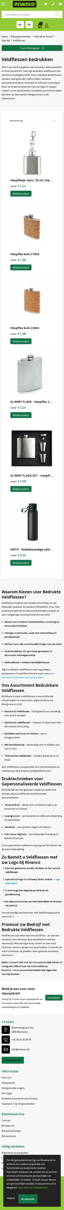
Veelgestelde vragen (13, 1088)
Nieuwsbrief (8, 1082)
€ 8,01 (18, 555)
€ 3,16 (18, 407)
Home (5, 36)
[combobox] (32, 14)
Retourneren (9, 1136)
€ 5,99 (18, 481)
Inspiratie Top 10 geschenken (18, 1103)
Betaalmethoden (11, 1130)
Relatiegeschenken (21, 36)
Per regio (7, 1093)
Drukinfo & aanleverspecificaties (20, 1098)
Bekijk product (21, 193)
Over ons (6, 1077)
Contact (6, 1120)
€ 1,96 (18, 333)
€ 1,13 (18, 186)
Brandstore (8, 1125)
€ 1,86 (18, 260)
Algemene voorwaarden (15, 1152)
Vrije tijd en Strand (43, 36)
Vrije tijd (6, 40)
